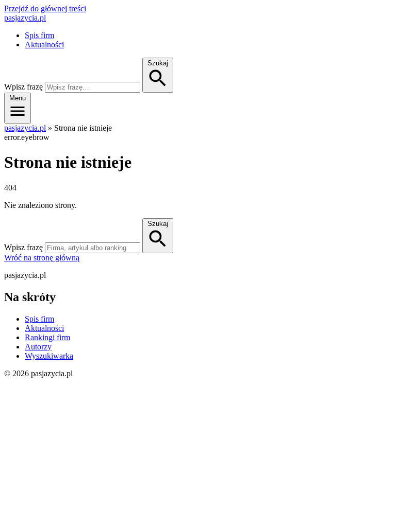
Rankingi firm (47, 337)
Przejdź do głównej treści (45, 8)
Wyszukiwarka (49, 356)
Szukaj (157, 223)
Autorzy (38, 346)
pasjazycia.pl (25, 17)
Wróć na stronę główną (41, 257)
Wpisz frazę (23, 86)
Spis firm (39, 35)
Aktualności (44, 44)
